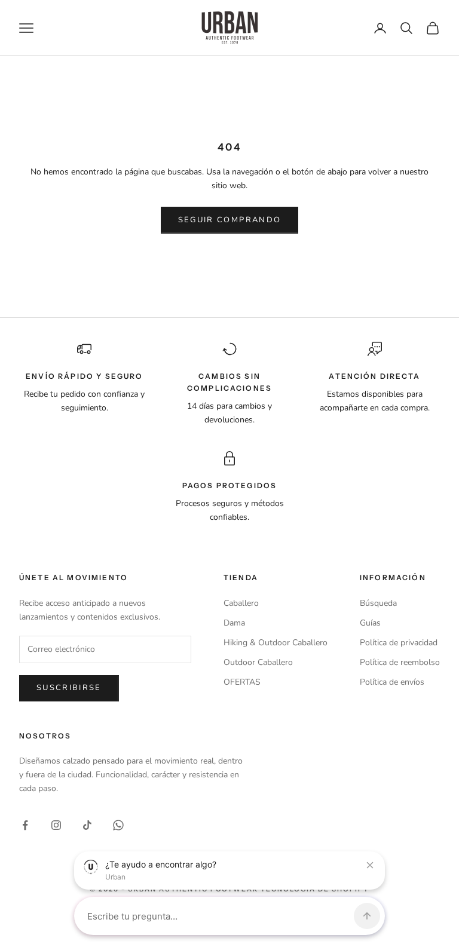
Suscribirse (69, 687)
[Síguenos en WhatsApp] (118, 825)
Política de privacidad (398, 642)
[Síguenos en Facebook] (25, 825)
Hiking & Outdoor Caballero (276, 642)
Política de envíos (392, 682)
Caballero (241, 603)
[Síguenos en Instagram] (56, 825)
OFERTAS (242, 682)
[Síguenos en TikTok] (87, 825)
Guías (370, 623)
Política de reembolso (400, 662)
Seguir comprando (229, 219)
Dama (234, 623)
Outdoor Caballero (258, 662)
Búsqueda (378, 603)
